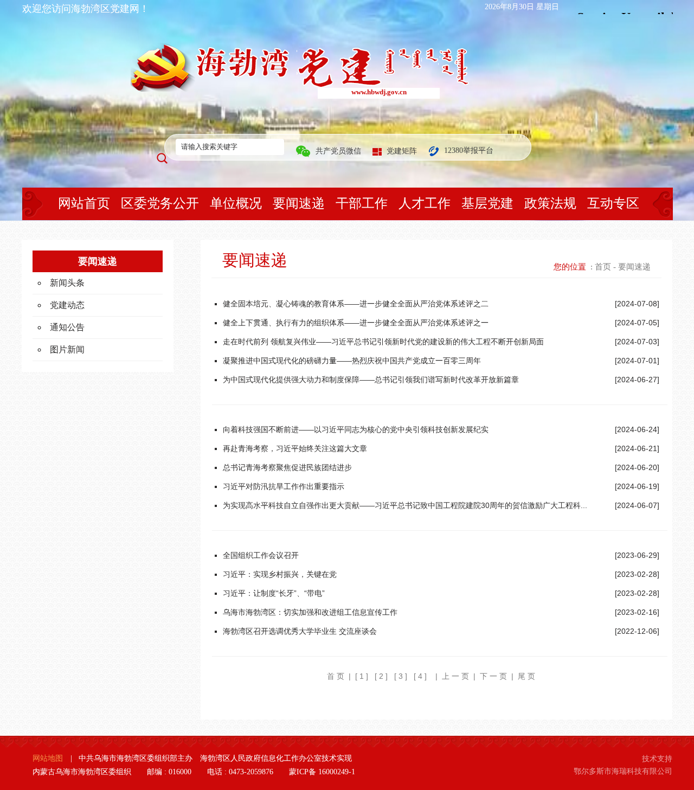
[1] (362, 676)
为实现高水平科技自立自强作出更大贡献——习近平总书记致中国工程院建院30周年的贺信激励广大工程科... (405, 505)
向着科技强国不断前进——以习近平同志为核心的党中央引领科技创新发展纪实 (356, 429)
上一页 (456, 676)
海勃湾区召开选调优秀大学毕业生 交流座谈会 (300, 631)
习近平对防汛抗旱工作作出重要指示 (283, 486)
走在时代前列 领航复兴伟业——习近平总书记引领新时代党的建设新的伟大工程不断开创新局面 (383, 341)
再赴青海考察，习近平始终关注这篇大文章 (295, 448)
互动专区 (613, 203)
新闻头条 (67, 282)
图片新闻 (67, 349)
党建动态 (67, 305)
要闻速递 (299, 203)
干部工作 (362, 203)
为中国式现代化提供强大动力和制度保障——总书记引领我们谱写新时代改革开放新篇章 (371, 379)
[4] (421, 676)
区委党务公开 (160, 203)
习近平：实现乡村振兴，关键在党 (280, 574)
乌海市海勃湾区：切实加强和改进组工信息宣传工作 (310, 612)
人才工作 (425, 203)
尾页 (527, 676)
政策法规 (550, 203)
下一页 (494, 676)
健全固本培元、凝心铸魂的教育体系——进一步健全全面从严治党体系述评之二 (356, 303)
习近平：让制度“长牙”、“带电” (274, 593)
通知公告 (67, 327)
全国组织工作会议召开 (261, 555)
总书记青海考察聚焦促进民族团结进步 (287, 467)
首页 (603, 266)
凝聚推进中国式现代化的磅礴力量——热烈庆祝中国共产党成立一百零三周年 (352, 360)
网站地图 (48, 758)
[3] (401, 676)
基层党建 (487, 203)
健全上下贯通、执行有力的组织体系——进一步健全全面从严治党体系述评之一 (356, 322)
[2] (382, 676)
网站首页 (84, 203)
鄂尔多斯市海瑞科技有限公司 (623, 771)
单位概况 (236, 203)
